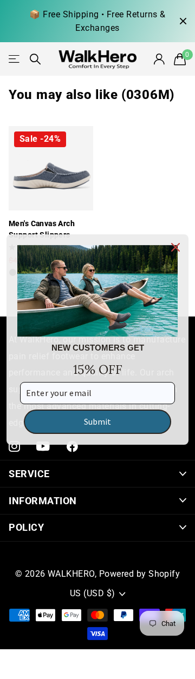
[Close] (175, 247)
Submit (97, 421)
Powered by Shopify (139, 574)
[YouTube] (43, 446)
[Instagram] (14, 446)
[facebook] (72, 446)
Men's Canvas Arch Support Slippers (42, 229)
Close (183, 21)
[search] (35, 59)
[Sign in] (159, 59)
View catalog (15, 59)
